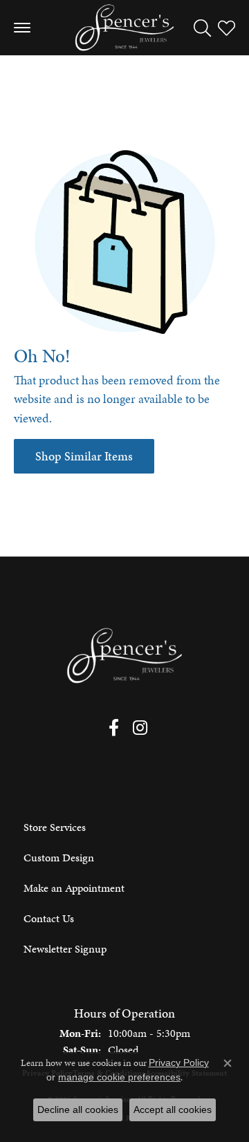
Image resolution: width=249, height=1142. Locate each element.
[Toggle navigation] (22, 27)
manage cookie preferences (119, 1077)
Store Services (55, 827)
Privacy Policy (179, 1062)
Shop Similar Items (84, 456)
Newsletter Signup (65, 949)
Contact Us (49, 918)
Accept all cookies (172, 1109)
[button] (202, 27)
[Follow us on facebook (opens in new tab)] (114, 728)
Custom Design (59, 857)
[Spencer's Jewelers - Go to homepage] (124, 655)
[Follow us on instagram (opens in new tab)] (140, 728)
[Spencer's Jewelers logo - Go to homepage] (124, 27)
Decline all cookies (77, 1109)
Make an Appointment (74, 888)
